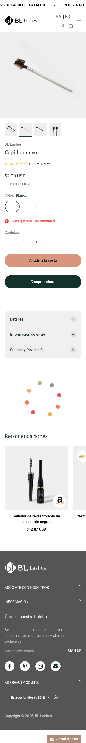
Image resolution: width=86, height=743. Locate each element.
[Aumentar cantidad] (36, 242)
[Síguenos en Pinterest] (25, 666)
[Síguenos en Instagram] (40, 666)
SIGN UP (74, 651)
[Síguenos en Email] (56, 666)
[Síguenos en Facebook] (9, 666)
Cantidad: (12, 232)
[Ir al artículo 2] (25, 130)
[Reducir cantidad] (10, 242)
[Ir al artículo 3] (40, 130)
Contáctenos (66, 739)
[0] (71, 25)
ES (67, 16)
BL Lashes (13, 144)
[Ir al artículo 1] (11, 130)
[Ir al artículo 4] (55, 130)
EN (59, 16)
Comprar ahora (43, 282)
